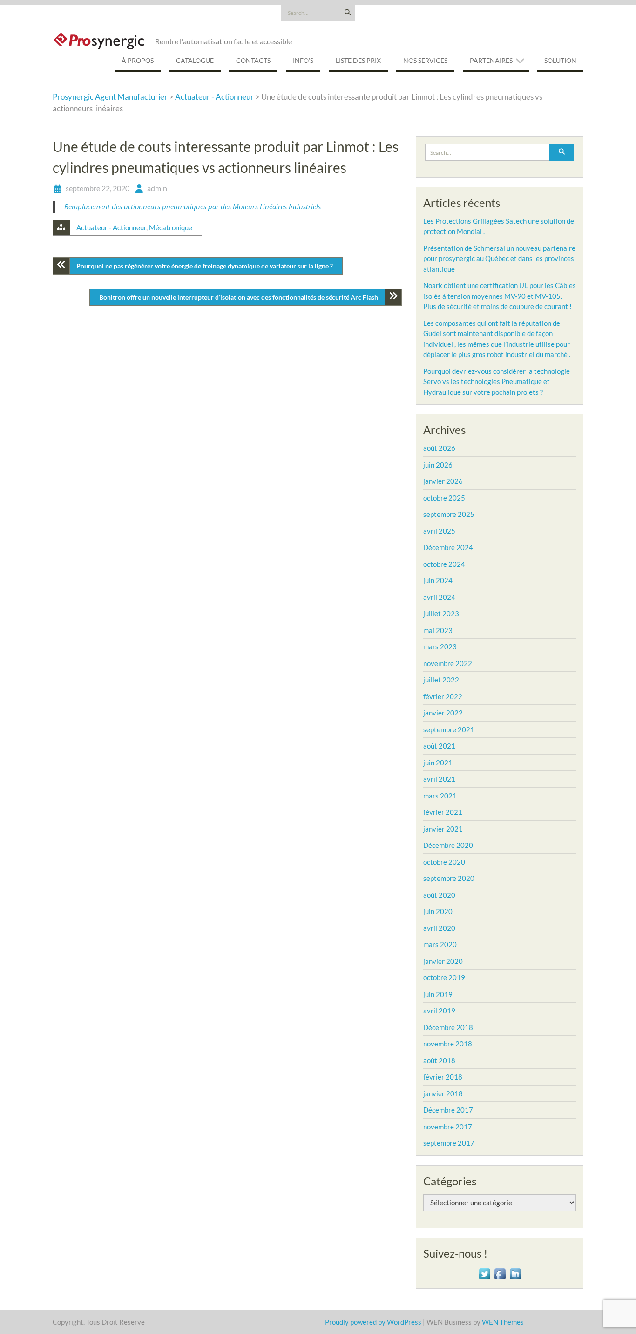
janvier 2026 (443, 481)
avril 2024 (439, 597)
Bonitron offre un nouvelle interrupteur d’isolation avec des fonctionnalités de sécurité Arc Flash (238, 297)
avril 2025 (439, 531)
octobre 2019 (444, 977)
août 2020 (439, 895)
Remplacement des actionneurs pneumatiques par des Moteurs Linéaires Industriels (192, 206)
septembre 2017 (448, 1143)
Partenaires (491, 60)
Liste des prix (358, 60)
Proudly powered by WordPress (373, 1322)
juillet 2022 (441, 679)
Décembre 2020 (448, 845)
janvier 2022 (443, 712)
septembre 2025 (448, 514)
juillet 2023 (441, 613)
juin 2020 (438, 911)
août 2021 (439, 746)
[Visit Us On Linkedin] (515, 1272)
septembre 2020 (448, 878)
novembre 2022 (447, 663)
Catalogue (195, 60)
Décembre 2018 (448, 1027)
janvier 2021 (443, 829)
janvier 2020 (443, 961)
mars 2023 (440, 646)
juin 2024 (438, 580)
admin (157, 188)
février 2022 (442, 696)
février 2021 (442, 812)
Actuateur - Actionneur (111, 227)
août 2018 (439, 1060)
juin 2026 (438, 465)
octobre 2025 (444, 498)
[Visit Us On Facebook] (499, 1272)
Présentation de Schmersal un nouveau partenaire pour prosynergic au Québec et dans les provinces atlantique (499, 258)
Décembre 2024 (448, 547)
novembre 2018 (447, 1043)
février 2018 (442, 1077)
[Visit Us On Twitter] (484, 1272)
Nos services (425, 60)
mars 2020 (440, 944)
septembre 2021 (448, 729)
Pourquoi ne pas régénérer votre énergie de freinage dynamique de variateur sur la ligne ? (204, 266)
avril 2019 (439, 1010)
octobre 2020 (444, 862)
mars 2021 (440, 795)
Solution (560, 60)
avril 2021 (439, 779)
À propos (138, 60)
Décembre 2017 (448, 1110)
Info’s (303, 60)
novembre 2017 (447, 1126)
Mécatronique (170, 227)
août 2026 (439, 448)
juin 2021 (438, 762)
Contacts (253, 60)
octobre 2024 (444, 564)
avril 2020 (439, 928)
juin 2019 (438, 994)
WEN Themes (503, 1322)
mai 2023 (438, 630)
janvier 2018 (443, 1093)
